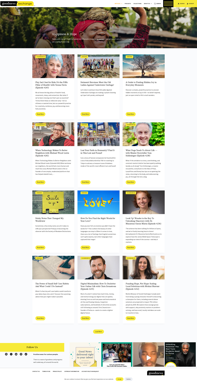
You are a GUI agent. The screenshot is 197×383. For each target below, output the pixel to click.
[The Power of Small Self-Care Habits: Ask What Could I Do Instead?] (53, 268)
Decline (129, 379)
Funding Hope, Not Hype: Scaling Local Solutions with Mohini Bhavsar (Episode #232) (142, 286)
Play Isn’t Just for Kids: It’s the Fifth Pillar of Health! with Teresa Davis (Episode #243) (51, 85)
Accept (119, 379)
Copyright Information (71, 371)
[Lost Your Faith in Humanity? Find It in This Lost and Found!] (98, 134)
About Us (147, 3)
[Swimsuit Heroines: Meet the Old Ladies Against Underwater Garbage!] (98, 66)
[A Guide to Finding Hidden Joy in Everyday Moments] (144, 66)
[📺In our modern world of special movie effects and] (116, 357)
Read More (41, 114)
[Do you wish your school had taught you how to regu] (148, 357)
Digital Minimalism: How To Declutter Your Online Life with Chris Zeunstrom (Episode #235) (98, 286)
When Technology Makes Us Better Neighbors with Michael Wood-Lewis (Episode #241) (52, 153)
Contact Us (36, 371)
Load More (98, 332)
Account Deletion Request (90, 371)
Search (158, 3)
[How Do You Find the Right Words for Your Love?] (98, 202)
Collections (137, 3)
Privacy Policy (57, 371)
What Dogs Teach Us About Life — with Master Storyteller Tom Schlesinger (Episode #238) (141, 153)
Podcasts (128, 3)
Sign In (182, 3)
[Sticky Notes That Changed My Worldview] (53, 202)
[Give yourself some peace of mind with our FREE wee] (85, 357)
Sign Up (191, 3)
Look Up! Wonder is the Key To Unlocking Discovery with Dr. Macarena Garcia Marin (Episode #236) (143, 221)
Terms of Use (46, 371)
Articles (117, 3)
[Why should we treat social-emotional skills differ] (180, 357)
